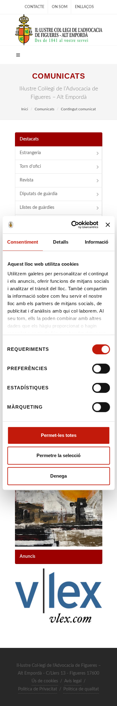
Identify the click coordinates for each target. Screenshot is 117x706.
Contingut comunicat (78, 109)
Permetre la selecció (58, 455)
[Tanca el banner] (107, 224)
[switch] (101, 369)
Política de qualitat (81, 689)
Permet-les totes (58, 435)
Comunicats (44, 109)
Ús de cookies (45, 681)
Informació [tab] (97, 242)
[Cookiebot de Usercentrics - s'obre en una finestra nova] (73, 225)
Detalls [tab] (60, 242)
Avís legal (72, 681)
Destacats (29, 139)
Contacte (34, 7)
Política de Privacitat (37, 689)
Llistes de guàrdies (37, 207)
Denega (58, 476)
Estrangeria (30, 153)
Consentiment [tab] (22, 242)
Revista (26, 180)
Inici (24, 109)
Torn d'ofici (30, 166)
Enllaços (84, 7)
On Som (59, 7)
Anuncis (27, 556)
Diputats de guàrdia (38, 194)
